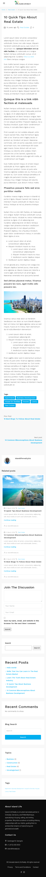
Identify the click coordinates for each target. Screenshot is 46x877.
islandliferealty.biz (13, 849)
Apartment (9, 398)
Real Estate (11, 9)
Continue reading (10, 520)
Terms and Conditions (23, 867)
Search (8, 643)
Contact (36, 867)
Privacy (10, 867)
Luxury (34, 402)
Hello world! (11, 668)
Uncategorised (13, 770)
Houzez (26, 402)
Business (10, 759)
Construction (12, 763)
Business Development (26, 398)
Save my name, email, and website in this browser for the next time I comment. (21, 622)
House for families (12, 402)
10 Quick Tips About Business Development (23, 511)
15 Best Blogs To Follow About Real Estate (22, 562)
